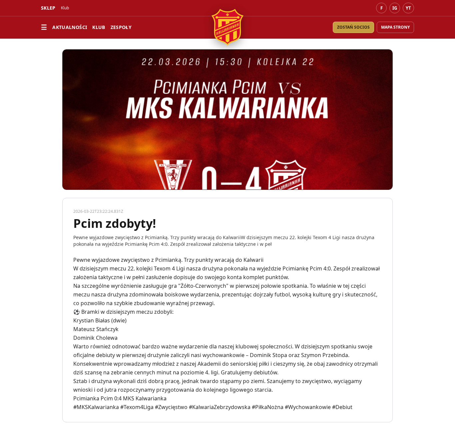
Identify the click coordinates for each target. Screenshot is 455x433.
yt (408, 8)
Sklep (48, 8)
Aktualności (69, 27)
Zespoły (121, 27)
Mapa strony (395, 27)
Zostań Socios (353, 27)
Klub (98, 27)
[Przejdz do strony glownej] (227, 27)
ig (394, 8)
